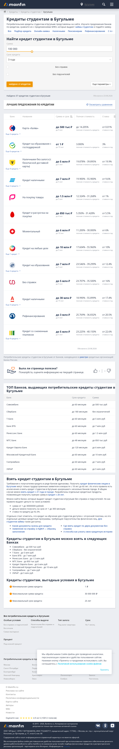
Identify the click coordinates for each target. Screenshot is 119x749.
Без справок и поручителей (16, 624)
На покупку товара (33, 197)
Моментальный (31, 231)
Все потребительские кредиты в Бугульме (26, 616)
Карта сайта (12, 701)
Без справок (61, 67)
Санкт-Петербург (11, 668)
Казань (35, 672)
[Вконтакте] (98, 726)
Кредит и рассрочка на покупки (35, 214)
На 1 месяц (90, 624)
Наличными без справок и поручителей (42, 625)
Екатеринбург (10, 672)
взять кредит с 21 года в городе (37, 491)
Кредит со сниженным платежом (35, 333)
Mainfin (17, 726)
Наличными (59, 31)
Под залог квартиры (66, 624)
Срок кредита (13, 54)
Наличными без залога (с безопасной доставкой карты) (36, 163)
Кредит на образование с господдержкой (36, 145)
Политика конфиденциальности (22, 698)
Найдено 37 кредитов (19, 84)
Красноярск (37, 675)
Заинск (92, 675)
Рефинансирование (95, 31)
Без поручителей (61, 74)
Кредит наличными (33, 180)
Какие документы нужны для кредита (32, 525)
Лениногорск (66, 675)
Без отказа (8, 628)
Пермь (35, 668)
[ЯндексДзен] (112, 726)
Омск (34, 678)
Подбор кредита (22, 31)
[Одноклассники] (105, 726)
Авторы (9, 705)
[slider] (32, 52)
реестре (84, 357)
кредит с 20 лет (56, 494)
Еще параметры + (102, 84)
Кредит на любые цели (35, 248)
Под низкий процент (13, 644)
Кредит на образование (35, 265)
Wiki (8, 708)
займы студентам (84, 26)
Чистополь (93, 678)
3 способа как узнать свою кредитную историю (87, 531)
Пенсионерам (75, 31)
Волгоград (36, 665)
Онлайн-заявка (42, 31)
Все (9, 31)
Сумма (10, 43)
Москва (7, 665)
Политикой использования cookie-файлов (79, 663)
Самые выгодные (11, 631)
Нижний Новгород (12, 675)
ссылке (67, 746)
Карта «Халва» (30, 128)
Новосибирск (9, 678)
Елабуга (64, 678)
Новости (10, 712)
